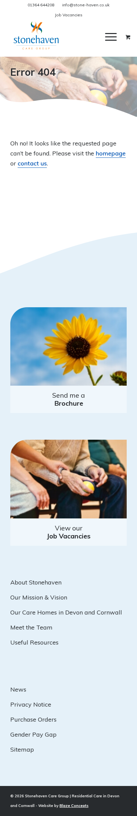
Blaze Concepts (74, 805)
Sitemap (22, 749)
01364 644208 (41, 4)
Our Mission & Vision (38, 597)
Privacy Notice (30, 704)
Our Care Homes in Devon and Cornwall (66, 612)
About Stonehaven (36, 582)
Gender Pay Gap (33, 734)
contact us (32, 163)
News (18, 689)
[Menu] (111, 36)
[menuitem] (116, 36)
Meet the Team (31, 627)
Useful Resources (34, 642)
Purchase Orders (33, 719)
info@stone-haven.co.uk (85, 4)
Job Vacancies (68, 14)
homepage (111, 153)
